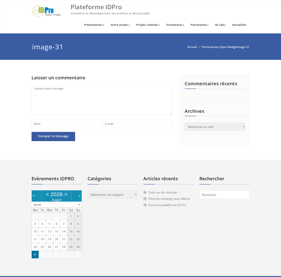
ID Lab (219, 25)
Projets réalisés (147, 25)
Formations (174, 25)
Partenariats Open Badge (219, 47)
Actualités (239, 25)
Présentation (93, 25)
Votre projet (119, 25)
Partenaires (199, 25)
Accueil (192, 47)
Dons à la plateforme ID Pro (167, 205)
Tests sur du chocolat (162, 192)
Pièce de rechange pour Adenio (169, 199)
